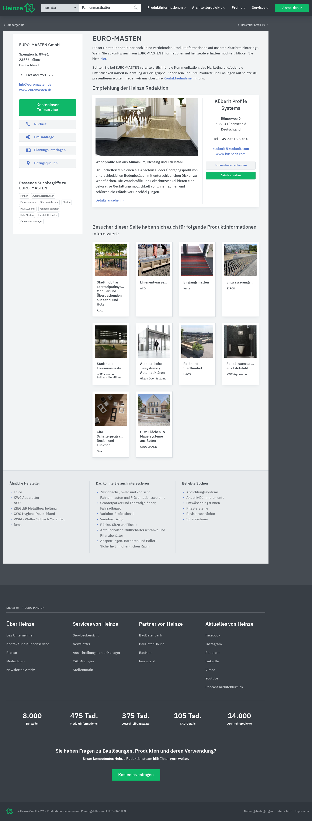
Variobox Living (111, 519)
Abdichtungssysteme (202, 492)
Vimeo (210, 670)
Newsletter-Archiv (20, 670)
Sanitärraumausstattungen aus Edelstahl (240, 366)
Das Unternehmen (20, 635)
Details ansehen (231, 175)
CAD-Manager (83, 661)
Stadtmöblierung (49, 202)
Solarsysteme (197, 519)
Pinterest (212, 653)
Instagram (213, 644)
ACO (17, 503)
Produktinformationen (165, 8)
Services (259, 8)
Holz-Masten (27, 215)
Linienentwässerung (154, 282)
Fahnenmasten (28, 202)
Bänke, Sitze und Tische (118, 525)
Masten (66, 202)
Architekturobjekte (207, 8)
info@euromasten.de (35, 84)
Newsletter (81, 644)
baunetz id (147, 661)
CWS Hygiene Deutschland (34, 514)
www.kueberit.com (231, 154)
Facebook (212, 635)
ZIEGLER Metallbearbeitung (35, 508)
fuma (18, 525)
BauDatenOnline (151, 644)
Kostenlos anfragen (136, 775)
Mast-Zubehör (27, 209)
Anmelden (290, 8)
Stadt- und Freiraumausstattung (111, 366)
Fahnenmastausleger (31, 221)
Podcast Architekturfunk (224, 687)
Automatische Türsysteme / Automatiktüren (152, 368)
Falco (18, 492)
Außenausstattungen (43, 196)
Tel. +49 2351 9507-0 (230, 139)
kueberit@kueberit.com (230, 149)
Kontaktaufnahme (178, 78)
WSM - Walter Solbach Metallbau (39, 519)
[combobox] (110, 8)
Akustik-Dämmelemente (205, 498)
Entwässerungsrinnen (240, 282)
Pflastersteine (197, 508)
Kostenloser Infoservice (48, 107)
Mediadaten (15, 661)
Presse (11, 653)
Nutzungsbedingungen (259, 811)
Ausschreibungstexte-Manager (96, 653)
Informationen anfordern (231, 165)
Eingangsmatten (196, 282)
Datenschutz (284, 811)
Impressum (302, 811)
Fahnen (24, 196)
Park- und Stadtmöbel (192, 366)
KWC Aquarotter (26, 498)
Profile (237, 8)
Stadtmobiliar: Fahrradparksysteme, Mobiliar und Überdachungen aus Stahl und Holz (111, 293)
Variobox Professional (117, 514)
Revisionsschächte (200, 514)
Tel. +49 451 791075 (36, 75)
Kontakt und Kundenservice (27, 644)
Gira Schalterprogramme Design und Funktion (111, 439)
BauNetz (145, 653)
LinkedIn (212, 661)
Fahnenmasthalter (49, 209)
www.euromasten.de (35, 90)
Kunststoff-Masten (47, 215)
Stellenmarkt (83, 670)
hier (103, 59)
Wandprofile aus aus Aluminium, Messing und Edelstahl (139, 162)
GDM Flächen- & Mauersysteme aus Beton (152, 437)
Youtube (211, 678)
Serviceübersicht (86, 635)
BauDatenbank (150, 635)
